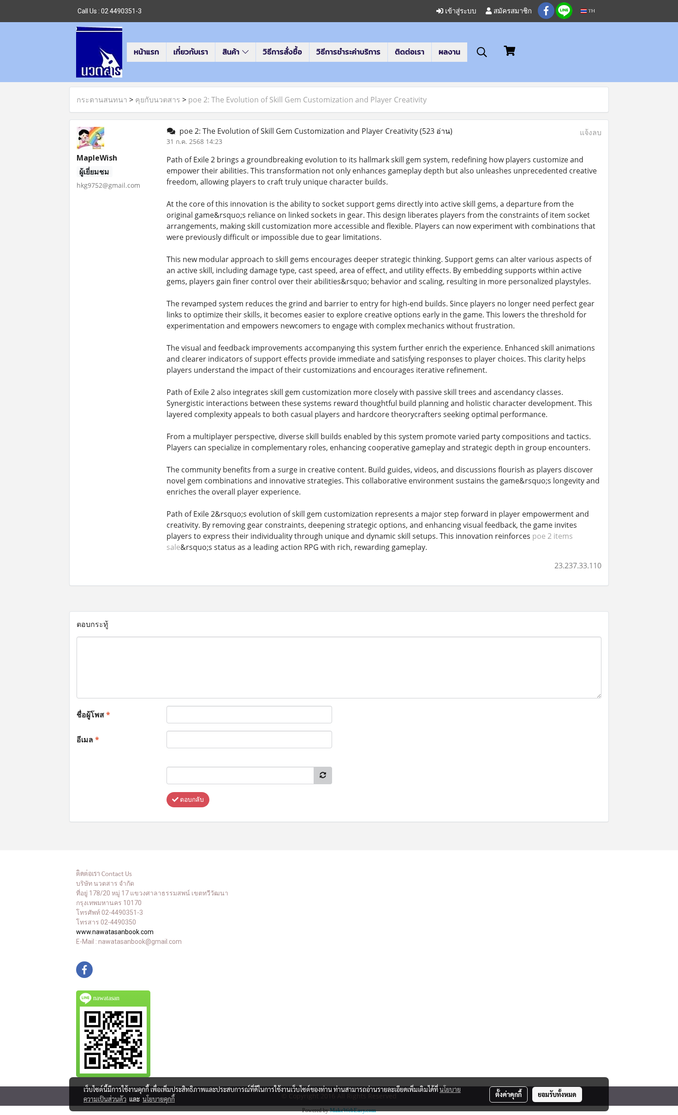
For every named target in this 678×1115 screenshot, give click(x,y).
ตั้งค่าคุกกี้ (508, 1094)
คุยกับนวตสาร (157, 100)
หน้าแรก (146, 52)
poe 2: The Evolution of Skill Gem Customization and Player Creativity (307, 100)
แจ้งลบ (590, 132)
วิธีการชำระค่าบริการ (348, 52)
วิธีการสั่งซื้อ (282, 52)
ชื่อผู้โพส (93, 715)
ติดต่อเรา (409, 52)
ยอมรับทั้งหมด (557, 1094)
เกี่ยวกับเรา (190, 52)
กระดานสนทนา (102, 100)
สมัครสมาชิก (512, 10)
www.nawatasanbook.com (115, 932)
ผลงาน (449, 52)
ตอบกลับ (191, 799)
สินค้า (232, 52)
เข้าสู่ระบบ (459, 10)
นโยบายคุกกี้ (159, 1099)
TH (591, 11)
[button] (482, 52)
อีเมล (88, 739)
